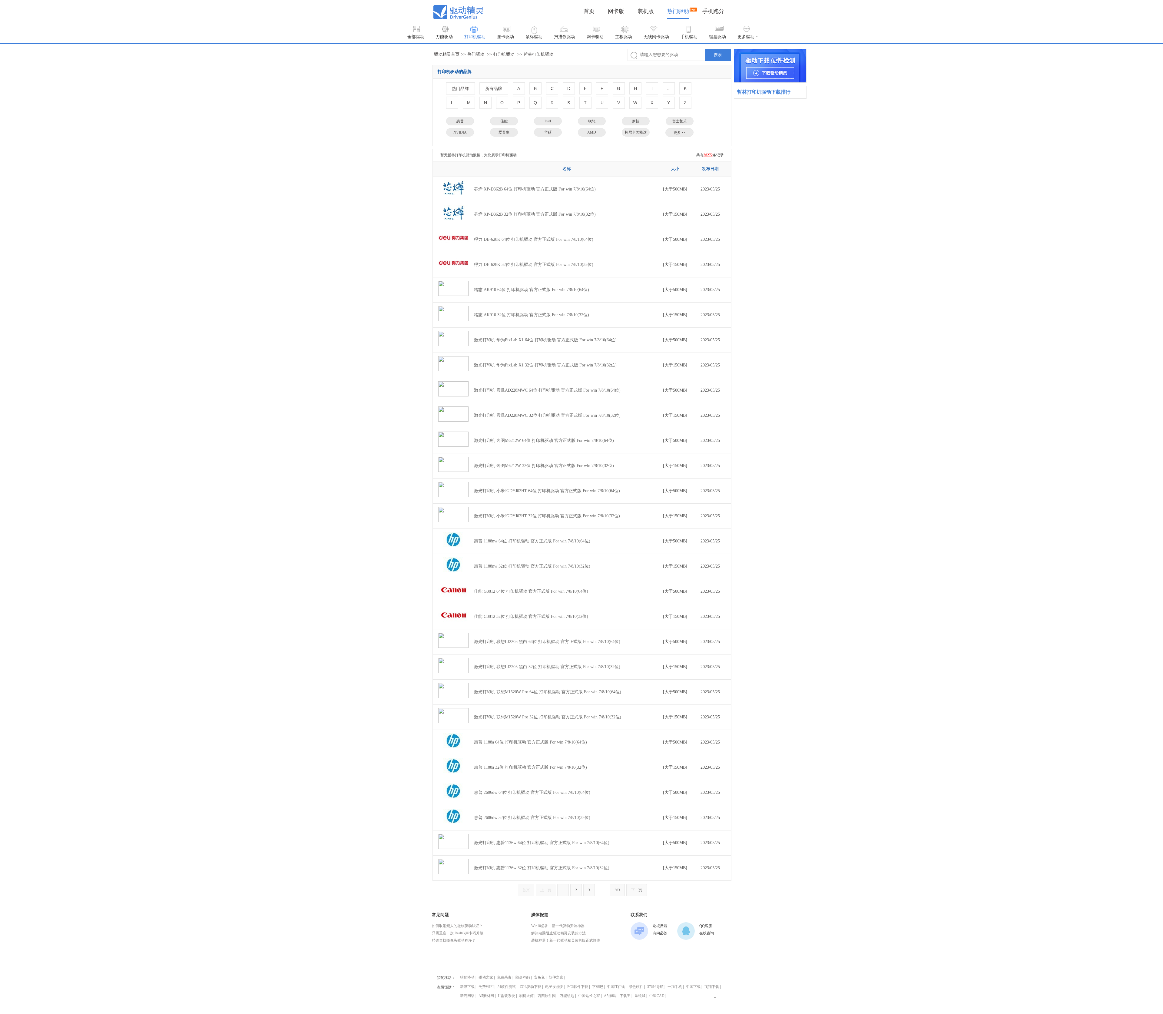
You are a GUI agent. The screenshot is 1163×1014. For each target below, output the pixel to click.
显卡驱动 (505, 37)
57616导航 (655, 987)
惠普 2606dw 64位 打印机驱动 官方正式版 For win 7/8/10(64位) (532, 792)
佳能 (504, 121)
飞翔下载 (711, 987)
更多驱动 (745, 37)
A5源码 (610, 996)
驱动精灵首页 (446, 54)
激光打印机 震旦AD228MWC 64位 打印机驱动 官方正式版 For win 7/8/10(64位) (547, 390)
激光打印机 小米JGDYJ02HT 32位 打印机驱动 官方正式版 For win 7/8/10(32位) (547, 516)
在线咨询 (706, 933)
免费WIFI (486, 987)
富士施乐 (679, 121)
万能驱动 (444, 37)
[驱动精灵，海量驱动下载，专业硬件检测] (770, 66)
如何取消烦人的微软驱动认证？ (457, 926)
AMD (591, 132)
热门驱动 (678, 11)
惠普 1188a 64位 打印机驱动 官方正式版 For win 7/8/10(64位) (530, 742)
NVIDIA (460, 132)
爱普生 (504, 132)
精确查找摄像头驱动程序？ (453, 940)
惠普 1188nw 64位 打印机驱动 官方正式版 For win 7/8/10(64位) (532, 541)
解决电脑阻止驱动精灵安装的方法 (558, 933)
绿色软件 (636, 987)
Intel (548, 121)
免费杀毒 (504, 977)
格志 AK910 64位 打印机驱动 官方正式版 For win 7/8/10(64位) (531, 289)
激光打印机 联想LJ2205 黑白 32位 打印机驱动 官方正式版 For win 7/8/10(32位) (547, 666)
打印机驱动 (474, 37)
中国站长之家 (589, 996)
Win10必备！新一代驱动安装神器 (558, 926)
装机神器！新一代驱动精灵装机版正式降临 (565, 940)
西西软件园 (547, 996)
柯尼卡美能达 (636, 132)
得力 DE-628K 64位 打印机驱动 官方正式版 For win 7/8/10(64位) (533, 239)
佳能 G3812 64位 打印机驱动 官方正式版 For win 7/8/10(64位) (531, 591)
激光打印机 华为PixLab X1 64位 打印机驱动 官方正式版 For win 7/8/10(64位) (545, 340)
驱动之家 (486, 977)
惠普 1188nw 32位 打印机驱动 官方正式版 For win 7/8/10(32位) (532, 566)
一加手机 (675, 987)
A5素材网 (486, 996)
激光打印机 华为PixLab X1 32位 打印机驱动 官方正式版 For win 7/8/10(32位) (545, 365)
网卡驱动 (595, 37)
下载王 (625, 996)
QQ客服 (705, 926)
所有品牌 (493, 88)
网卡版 (616, 11)
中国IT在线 (616, 987)
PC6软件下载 (577, 987)
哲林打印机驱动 (538, 54)
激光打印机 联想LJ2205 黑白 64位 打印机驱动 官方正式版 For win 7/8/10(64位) (547, 641)
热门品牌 (460, 88)
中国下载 (693, 987)
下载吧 (597, 987)
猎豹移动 (467, 977)
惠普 (460, 121)
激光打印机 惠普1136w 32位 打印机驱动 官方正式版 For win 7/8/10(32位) (541, 868)
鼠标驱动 (533, 37)
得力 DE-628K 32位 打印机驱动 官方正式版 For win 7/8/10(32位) (533, 264)
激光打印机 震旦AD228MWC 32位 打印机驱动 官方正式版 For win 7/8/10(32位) (547, 415)
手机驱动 (689, 37)
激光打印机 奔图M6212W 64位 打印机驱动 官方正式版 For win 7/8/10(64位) (544, 440)
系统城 (640, 996)
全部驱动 (415, 37)
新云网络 (467, 996)
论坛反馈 (660, 926)
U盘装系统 (506, 996)
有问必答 (660, 933)
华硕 (548, 132)
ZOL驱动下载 (530, 987)
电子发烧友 (554, 987)
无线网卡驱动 (656, 37)
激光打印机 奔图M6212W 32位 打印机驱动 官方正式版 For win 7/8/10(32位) (544, 465)
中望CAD (656, 996)
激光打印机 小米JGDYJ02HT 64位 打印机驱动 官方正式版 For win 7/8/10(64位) (547, 491)
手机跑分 (713, 11)
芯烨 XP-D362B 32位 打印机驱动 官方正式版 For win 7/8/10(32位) (535, 214)
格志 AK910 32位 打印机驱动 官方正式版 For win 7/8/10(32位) (531, 315)
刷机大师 (526, 996)
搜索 (718, 54)
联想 (591, 121)
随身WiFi (522, 977)
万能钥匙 (567, 996)
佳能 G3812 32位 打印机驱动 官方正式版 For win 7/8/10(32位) (531, 616)
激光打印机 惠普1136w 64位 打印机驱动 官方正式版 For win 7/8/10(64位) (541, 842)
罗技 (635, 121)
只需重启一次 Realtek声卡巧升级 (457, 933)
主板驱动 (623, 37)
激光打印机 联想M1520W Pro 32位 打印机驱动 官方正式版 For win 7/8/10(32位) (547, 717)
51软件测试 (507, 987)
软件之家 (556, 977)
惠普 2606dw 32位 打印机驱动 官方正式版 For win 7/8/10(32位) (532, 817)
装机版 (646, 11)
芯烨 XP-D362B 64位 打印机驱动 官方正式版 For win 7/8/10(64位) (535, 189)
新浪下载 (467, 987)
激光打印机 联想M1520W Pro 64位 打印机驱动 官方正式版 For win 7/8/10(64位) (547, 692)
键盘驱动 (717, 37)
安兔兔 (539, 977)
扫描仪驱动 (564, 37)
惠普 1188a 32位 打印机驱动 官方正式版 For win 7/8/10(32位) (530, 767)
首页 (589, 11)
